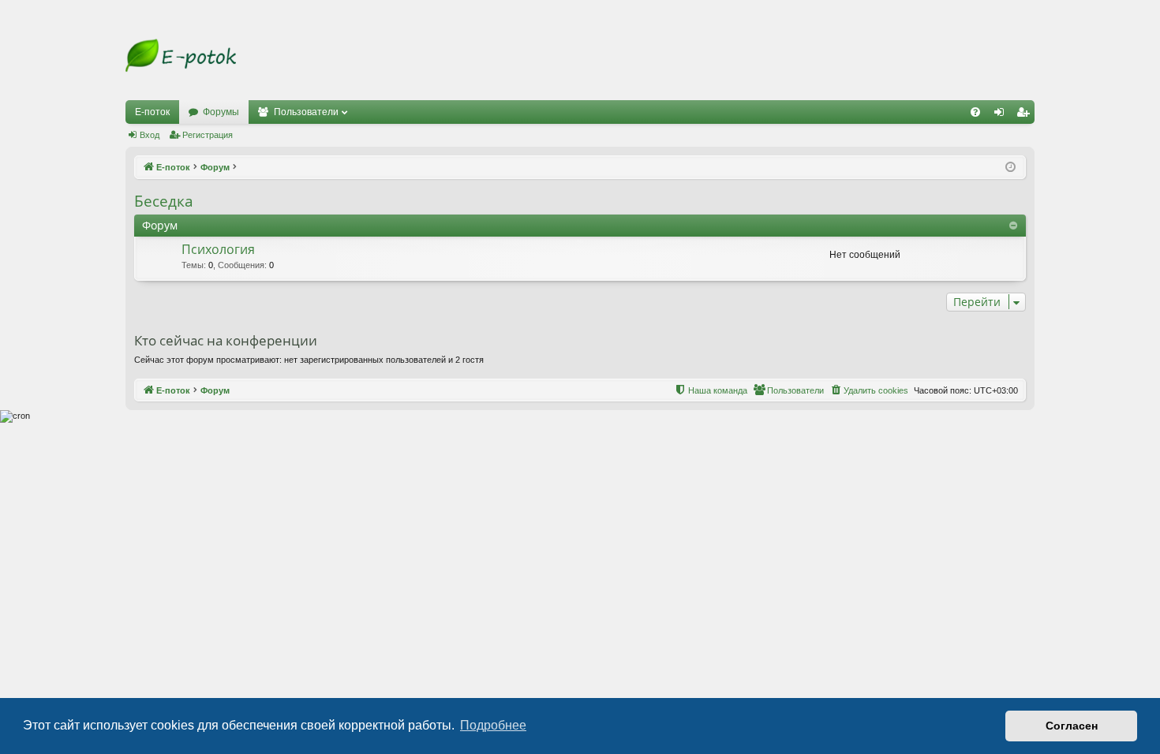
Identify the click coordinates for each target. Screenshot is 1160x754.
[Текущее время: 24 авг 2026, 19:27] (1010, 168)
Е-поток (152, 112)
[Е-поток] (180, 55)
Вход (149, 135)
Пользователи (306, 112)
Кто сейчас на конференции (225, 340)
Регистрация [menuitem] (1026, 115)
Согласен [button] (1072, 725)
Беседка (163, 201)
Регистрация (207, 135)
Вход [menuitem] (1002, 115)
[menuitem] (975, 112)
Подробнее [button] (493, 725)
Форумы (221, 112)
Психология (218, 249)
